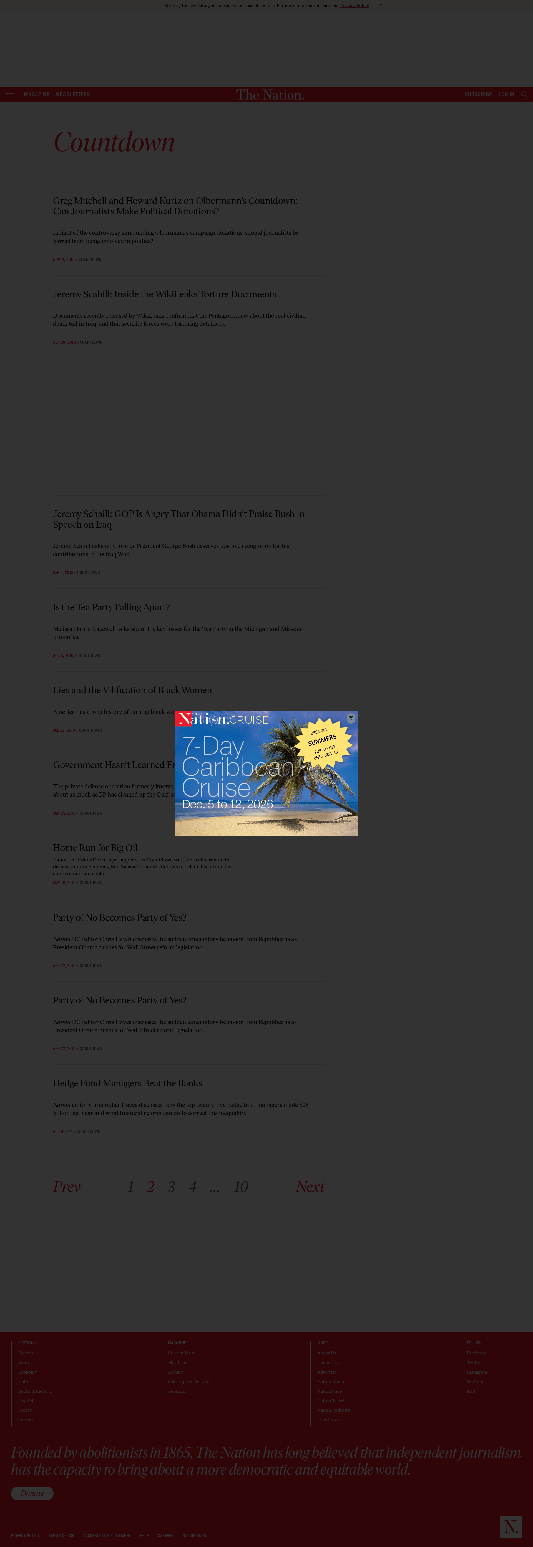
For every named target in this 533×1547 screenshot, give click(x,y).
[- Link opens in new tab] (266, 773)
